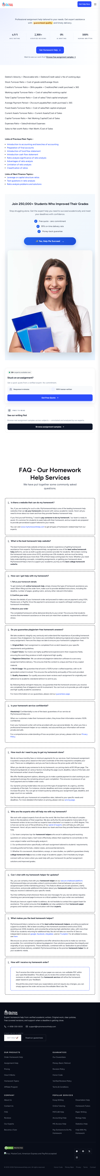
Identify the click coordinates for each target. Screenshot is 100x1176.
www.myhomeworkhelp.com (32, 527)
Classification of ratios (17, 168)
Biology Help (81, 1118)
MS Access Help (59, 1124)
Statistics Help (82, 1124)
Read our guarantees (34, 1038)
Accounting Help (59, 1118)
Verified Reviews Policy (62, 1081)
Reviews (7, 1118)
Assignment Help (11, 1063)
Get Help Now (84, 4)
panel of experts (55, 825)
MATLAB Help (58, 1112)
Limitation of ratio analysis (19, 164)
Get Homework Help (48, 50)
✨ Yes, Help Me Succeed (50, 241)
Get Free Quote (49, 398)
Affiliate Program (11, 1087)
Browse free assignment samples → (61, 57)
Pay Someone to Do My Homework (62, 1131)
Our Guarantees (59, 1057)
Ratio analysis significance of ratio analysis (26, 158)
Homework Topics (11, 1081)
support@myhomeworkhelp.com (42, 1026)
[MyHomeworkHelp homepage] (12, 4)
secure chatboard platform (72, 881)
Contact (93, 1167)
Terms (85, 1167)
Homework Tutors (83, 1106)
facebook (41, 934)
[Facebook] (83, 1151)
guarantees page (63, 694)
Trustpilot (64, 934)
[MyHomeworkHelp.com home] (11, 1012)
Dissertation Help (83, 1100)
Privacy (78, 1167)
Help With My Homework (81, 1131)
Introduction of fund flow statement (24, 151)
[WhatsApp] (76, 1151)
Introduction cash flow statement (22, 154)
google (33, 934)
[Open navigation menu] (95, 4)
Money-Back (69, 1167)
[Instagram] (76, 1157)
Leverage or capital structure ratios (23, 177)
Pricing (7, 1069)
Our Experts (9, 1124)
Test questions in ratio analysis (21, 181)
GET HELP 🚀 (12, 1038)
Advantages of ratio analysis (20, 161)
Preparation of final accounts (20, 147)
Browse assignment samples (48, 427)
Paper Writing (81, 1112)
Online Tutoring (59, 1106)
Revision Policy (59, 1069)
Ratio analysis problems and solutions (24, 184)
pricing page (70, 800)
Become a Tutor (10, 1130)
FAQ (6, 1112)
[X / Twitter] (89, 1151)
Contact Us (8, 1106)
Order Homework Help (13, 1057)
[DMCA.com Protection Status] (14, 1148)
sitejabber (49, 934)
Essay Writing (58, 1100)
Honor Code (58, 1075)
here (16, 936)
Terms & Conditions (60, 1087)
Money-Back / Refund (61, 1063)
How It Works (9, 1075)
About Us (8, 1100)
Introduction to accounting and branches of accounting (32, 144)
